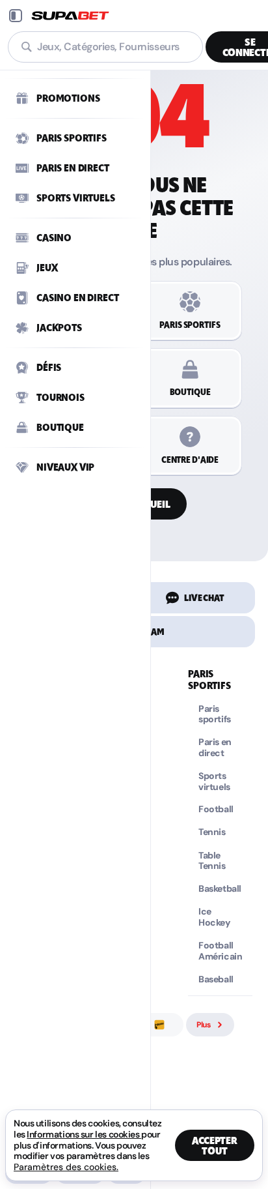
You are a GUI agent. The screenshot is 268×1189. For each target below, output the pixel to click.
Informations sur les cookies (84, 1134)
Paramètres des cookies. (66, 1167)
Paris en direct (215, 748)
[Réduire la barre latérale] (15, 15)
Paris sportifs (214, 714)
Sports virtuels (214, 782)
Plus (203, 1025)
